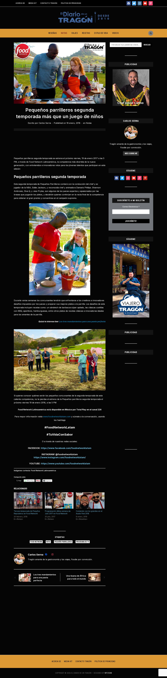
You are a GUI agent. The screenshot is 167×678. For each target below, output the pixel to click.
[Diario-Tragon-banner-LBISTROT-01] (131, 70)
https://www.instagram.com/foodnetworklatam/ (60, 457)
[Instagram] (52, 555)
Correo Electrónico (130, 207)
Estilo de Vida (101, 33)
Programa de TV (82, 542)
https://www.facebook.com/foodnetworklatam (66, 448)
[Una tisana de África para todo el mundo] (94, 577)
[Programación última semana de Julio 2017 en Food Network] (59, 500)
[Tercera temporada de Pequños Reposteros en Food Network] (28, 500)
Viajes (74, 33)
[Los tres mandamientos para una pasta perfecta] (25, 577)
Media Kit (32, 3)
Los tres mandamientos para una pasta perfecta (44, 577)
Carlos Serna (45, 123)
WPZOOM (108, 673)
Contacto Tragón (48, 3)
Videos (115, 33)
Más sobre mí (131, 153)
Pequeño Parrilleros (63, 542)
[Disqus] (60, 620)
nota (48, 542)
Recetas (86, 33)
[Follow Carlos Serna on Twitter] (49, 555)
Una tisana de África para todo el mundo (76, 577)
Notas (64, 33)
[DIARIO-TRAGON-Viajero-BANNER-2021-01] (131, 245)
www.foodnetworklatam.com (57, 416)
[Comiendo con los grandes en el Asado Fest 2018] (90, 500)
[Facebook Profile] (46, 555)
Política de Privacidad (71, 3)
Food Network (36, 542)
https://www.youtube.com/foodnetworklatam (65, 463)
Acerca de (20, 3)
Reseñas (52, 33)
